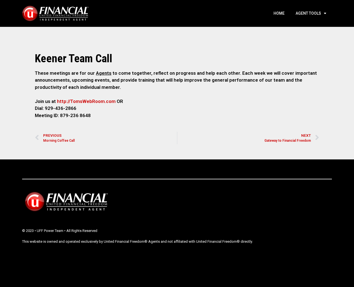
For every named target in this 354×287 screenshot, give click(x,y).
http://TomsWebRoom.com (86, 101)
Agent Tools (308, 13)
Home (279, 13)
